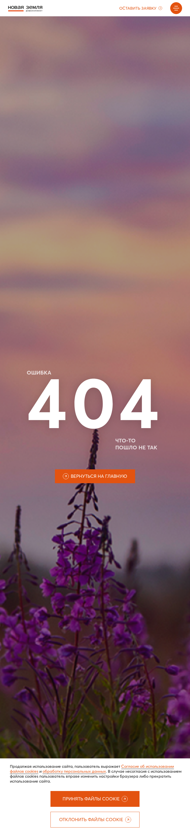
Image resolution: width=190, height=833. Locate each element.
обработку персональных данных (74, 771)
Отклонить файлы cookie (91, 819)
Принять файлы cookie (91, 799)
